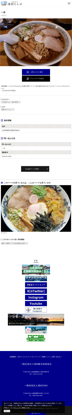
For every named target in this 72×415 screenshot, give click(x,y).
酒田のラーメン (7, 109)
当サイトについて (24, 357)
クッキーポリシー (13, 408)
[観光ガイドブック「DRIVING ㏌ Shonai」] (36, 330)
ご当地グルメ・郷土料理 (10, 102)
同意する (7, 411)
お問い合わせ (55, 357)
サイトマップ (35, 357)
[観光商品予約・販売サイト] (36, 320)
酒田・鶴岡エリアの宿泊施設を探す (14, 243)
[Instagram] (36, 298)
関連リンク (46, 357)
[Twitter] (36, 291)
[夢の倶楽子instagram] (36, 310)
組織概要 (13, 357)
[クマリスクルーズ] (36, 279)
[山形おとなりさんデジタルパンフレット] (36, 270)
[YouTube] (36, 304)
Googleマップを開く (32, 169)
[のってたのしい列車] (36, 338)
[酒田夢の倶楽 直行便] (36, 285)
